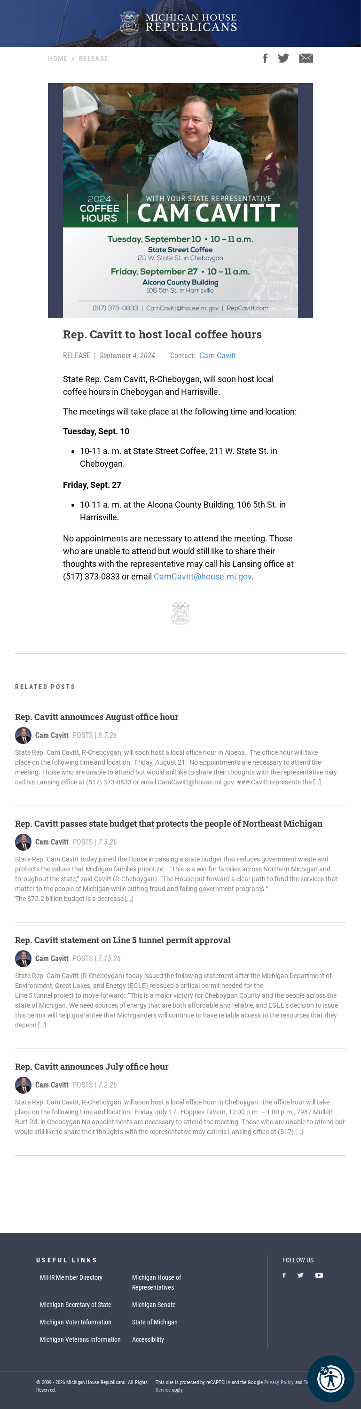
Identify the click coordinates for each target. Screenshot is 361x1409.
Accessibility (148, 1339)
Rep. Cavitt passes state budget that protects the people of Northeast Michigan (169, 823)
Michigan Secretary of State (75, 1304)
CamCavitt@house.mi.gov (202, 576)
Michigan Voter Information (75, 1322)
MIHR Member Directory (71, 1277)
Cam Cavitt (217, 355)
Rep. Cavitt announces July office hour (93, 1066)
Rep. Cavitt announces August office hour (97, 716)
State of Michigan (155, 1322)
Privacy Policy (279, 1382)
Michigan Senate (154, 1304)
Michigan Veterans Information (80, 1339)
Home (57, 59)
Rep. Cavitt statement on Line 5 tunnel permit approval (123, 940)
